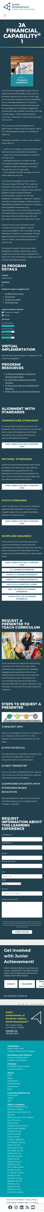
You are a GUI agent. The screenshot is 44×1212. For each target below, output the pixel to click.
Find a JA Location (15, 1192)
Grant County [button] (13, 1137)
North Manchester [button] (15, 1167)
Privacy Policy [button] (31, 1200)
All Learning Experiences (22, 570)
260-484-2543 (12, 1033)
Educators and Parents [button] (19, 1055)
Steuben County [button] (14, 1178)
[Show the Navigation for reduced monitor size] (5, 15)
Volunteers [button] (13, 1046)
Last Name (7, 843)
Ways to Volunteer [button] (15, 1048)
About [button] (10, 1073)
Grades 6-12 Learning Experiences (22, 580)
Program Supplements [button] (17, 1057)
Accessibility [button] (11, 1202)
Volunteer (27, 984)
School (5, 889)
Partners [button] (11, 1064)
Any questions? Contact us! (15, 996)
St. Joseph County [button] (15, 1173)
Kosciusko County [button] (15, 1148)
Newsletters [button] (12, 1086)
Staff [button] (9, 1075)
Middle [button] (10, 1098)
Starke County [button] (13, 1175)
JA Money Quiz (11, 302)
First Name (7, 835)
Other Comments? (10, 899)
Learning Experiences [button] (18, 1093)
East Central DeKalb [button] (16, 1128)
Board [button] (10, 1078)
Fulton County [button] (14, 1134)
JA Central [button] (34, 1202)
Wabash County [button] (14, 1181)
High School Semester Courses (22, 584)
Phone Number (9, 861)
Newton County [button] (14, 1162)
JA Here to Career (13, 300)
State (4, 880)
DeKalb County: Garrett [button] (18, 1126)
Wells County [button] (13, 1184)
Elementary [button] (12, 1095)
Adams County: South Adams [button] (20, 1117)
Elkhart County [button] (14, 1131)
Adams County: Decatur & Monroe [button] (19, 1113)
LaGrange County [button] (15, 1151)
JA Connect (10, 297)
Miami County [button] (13, 1159)
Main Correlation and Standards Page (22, 445)
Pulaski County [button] (14, 1170)
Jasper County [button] (13, 1145)
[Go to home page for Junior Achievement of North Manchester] (19, 6)
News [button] (9, 1089)
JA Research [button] (12, 1081)
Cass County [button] (12, 1123)
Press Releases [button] (14, 1084)
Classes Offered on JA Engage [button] (20, 1051)
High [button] (9, 1101)
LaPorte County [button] (14, 1153)
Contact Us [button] (11, 1031)
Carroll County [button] (14, 1120)
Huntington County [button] (16, 1142)
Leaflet (19, 1004)
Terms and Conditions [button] (15, 1200)
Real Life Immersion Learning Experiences (22, 590)
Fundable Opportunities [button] (18, 1066)
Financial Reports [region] (15, 1069)
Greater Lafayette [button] (15, 1139)
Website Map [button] (23, 1202)
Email (5, 853)
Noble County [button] (13, 1164)
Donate (11, 984)
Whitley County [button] (14, 1189)
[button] (10, 1207)
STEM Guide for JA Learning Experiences (22, 391)
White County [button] (13, 1186)
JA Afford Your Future (14, 294)
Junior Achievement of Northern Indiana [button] (17, 1108)
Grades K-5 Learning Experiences (22, 575)
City (3, 872)
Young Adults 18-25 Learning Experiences (22, 598)
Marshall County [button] (14, 1156)
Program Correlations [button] (17, 1060)
